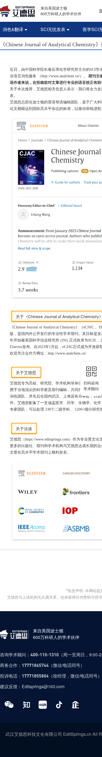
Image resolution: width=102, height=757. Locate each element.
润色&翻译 (15, 29)
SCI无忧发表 (55, 29)
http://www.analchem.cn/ (60, 76)
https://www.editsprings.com (47, 439)
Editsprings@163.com (43, 686)
